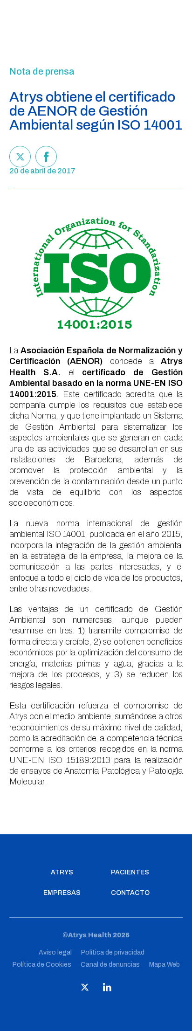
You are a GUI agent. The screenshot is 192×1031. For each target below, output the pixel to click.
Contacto (130, 893)
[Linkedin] (107, 989)
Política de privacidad (112, 952)
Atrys (62, 872)
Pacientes (130, 872)
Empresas (62, 893)
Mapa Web (164, 964)
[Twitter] (20, 156)
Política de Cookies (42, 964)
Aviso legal (55, 952)
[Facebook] (46, 156)
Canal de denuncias (110, 964)
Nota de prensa (42, 71)
